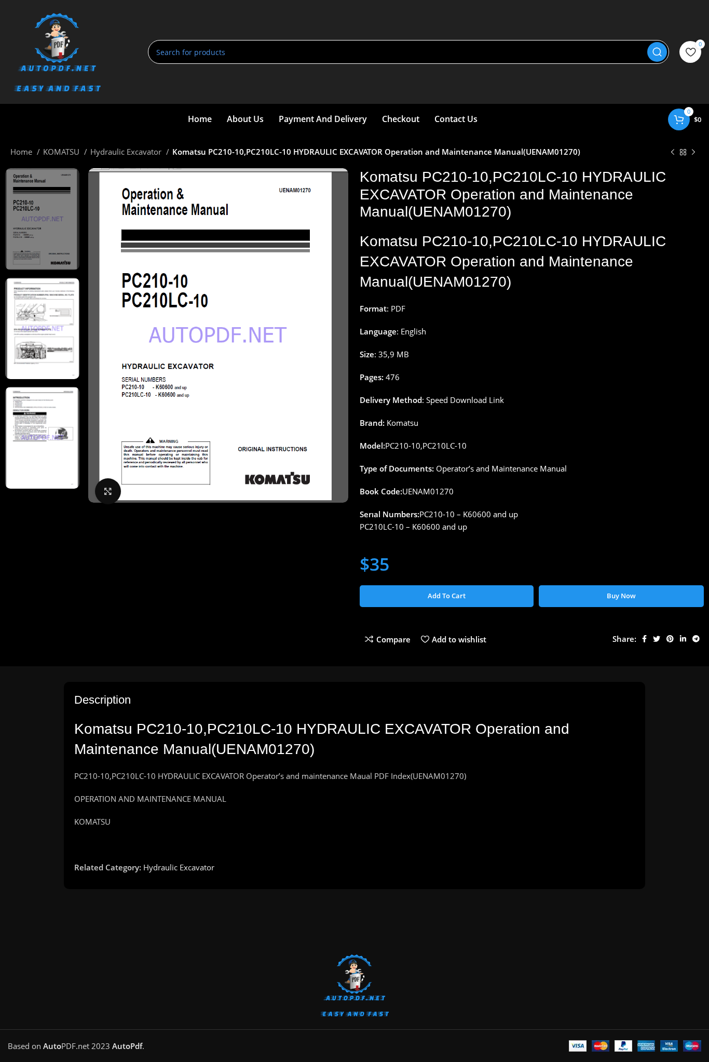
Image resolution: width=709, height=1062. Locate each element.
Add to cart (447, 595)
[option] (42, 219)
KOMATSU (62, 151)
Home (22, 151)
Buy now (621, 595)
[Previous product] (672, 152)
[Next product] (693, 152)
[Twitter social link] (656, 639)
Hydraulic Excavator (126, 151)
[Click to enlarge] (108, 491)
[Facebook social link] (644, 639)
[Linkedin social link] (683, 639)
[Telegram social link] (696, 639)
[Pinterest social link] (670, 639)
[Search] (657, 52)
